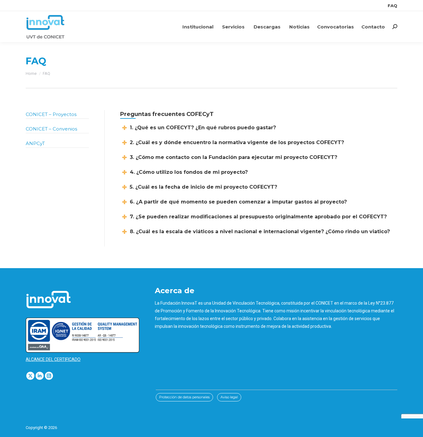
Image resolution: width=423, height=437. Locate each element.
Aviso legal (229, 397)
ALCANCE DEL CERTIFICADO (53, 359)
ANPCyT (35, 143)
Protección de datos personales (184, 397)
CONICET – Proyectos (51, 114)
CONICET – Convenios (51, 129)
